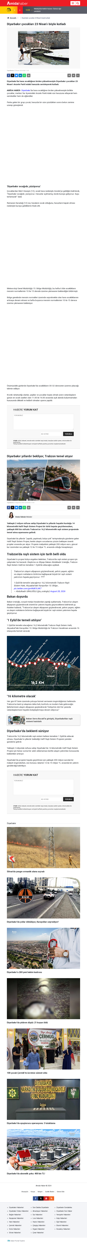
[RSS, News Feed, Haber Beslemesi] (51, 1198)
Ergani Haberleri (38, 1229)
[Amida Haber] (17, 3)
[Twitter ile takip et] (41, 1198)
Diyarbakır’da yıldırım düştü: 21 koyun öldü (47, 10)
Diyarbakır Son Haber (64, 1211)
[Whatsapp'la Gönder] (24, 75)
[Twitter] (12, 75)
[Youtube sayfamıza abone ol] (46, 1198)
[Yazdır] (28, 75)
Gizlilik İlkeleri (49, 1192)
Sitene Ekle (60, 1192)
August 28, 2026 (57, 591)
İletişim (40, 1192)
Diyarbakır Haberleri (16, 1207)
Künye (33, 1192)
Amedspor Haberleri (40, 1211)
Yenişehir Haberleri (63, 1215)
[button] (69, 75)
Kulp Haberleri (61, 1218)
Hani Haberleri (14, 1222)
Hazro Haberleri (38, 1222)
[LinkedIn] (20, 75)
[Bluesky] (16, 75)
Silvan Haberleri (15, 1233)
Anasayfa (12, 18)
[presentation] (14, 10)
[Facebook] (8, 75)
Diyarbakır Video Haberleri (18, 1211)
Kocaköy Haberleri (63, 1229)
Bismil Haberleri (62, 1225)
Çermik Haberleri (15, 1225)
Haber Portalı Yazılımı (18, 1241)
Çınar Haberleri (38, 1233)
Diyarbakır (25, 90)
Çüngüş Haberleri (39, 1225)
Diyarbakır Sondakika (64, 1207)
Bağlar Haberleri (15, 1215)
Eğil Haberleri (61, 1222)
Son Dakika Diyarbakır (41, 1207)
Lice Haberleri (38, 1218)
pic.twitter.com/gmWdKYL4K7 (27, 588)
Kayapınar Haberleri (16, 1218)
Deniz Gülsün (20, 517)
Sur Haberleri (37, 1215)
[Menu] (73, 3)
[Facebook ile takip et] (35, 1198)
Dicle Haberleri (14, 1229)
